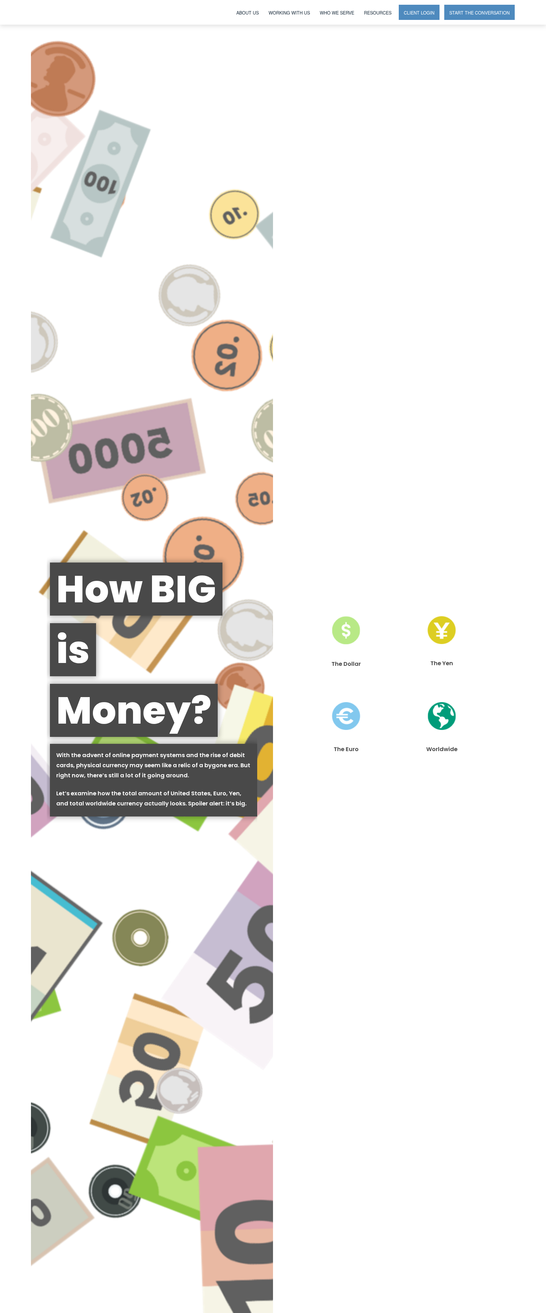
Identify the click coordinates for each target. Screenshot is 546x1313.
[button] (247, 12)
